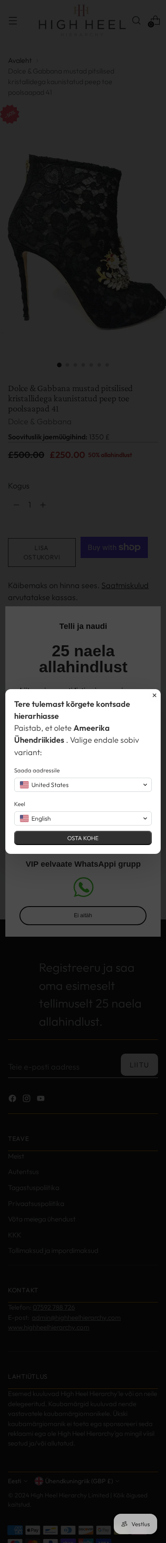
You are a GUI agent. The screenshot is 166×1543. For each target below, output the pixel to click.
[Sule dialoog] (154, 695)
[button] (83, 785)
